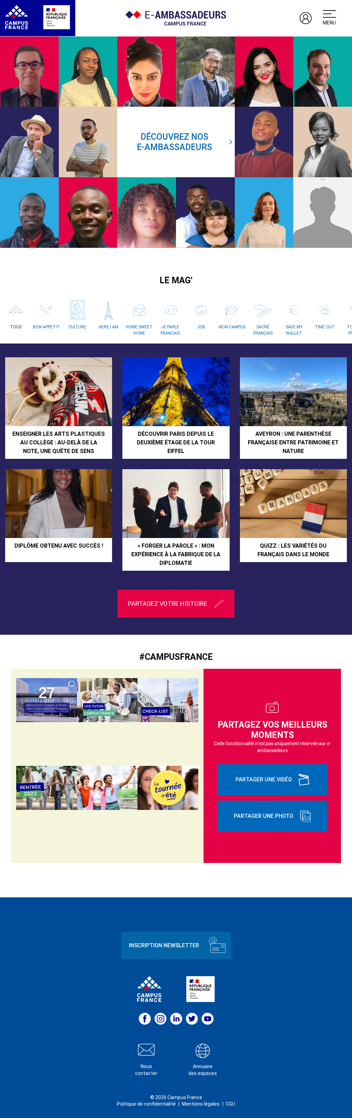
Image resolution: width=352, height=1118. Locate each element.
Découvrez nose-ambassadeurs (174, 142)
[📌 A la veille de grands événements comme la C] (107, 788)
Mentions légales (201, 1104)
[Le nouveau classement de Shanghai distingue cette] (46, 700)
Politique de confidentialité (146, 1104)
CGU (230, 1104)
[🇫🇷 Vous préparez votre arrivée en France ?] (46, 788)
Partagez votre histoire (167, 603)
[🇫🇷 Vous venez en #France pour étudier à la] (168, 700)
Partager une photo (263, 816)
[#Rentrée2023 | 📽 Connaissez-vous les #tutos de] (107, 700)
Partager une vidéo (263, 779)
